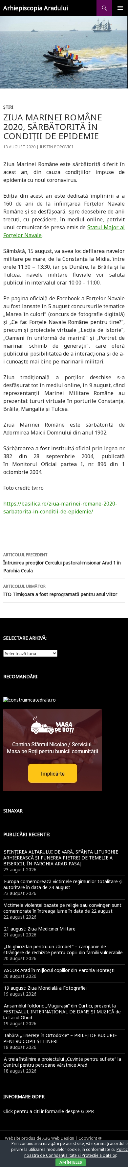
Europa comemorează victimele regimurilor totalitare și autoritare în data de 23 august (62, 884)
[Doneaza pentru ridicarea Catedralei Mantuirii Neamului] (29, 699)
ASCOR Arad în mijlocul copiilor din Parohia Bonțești (59, 970)
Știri (8, 107)
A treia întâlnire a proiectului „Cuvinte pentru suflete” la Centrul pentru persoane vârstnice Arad (62, 1062)
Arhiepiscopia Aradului (35, 8)
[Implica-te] (52, 749)
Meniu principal (120, 8)
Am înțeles (70, 1162)
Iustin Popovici (56, 147)
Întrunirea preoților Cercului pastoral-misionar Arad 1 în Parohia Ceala (62, 563)
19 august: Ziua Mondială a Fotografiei (45, 988)
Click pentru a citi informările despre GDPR (48, 1111)
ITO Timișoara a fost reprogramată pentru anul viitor (60, 590)
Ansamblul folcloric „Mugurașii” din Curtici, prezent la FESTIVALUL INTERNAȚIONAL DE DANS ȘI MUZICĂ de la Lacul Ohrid (62, 1012)
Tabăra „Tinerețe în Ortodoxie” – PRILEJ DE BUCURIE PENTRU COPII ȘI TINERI (60, 1038)
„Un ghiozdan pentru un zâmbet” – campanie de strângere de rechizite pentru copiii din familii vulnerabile (63, 949)
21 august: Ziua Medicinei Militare (39, 929)
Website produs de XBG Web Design (39, 1138)
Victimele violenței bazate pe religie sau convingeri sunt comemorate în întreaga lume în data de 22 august (62, 908)
